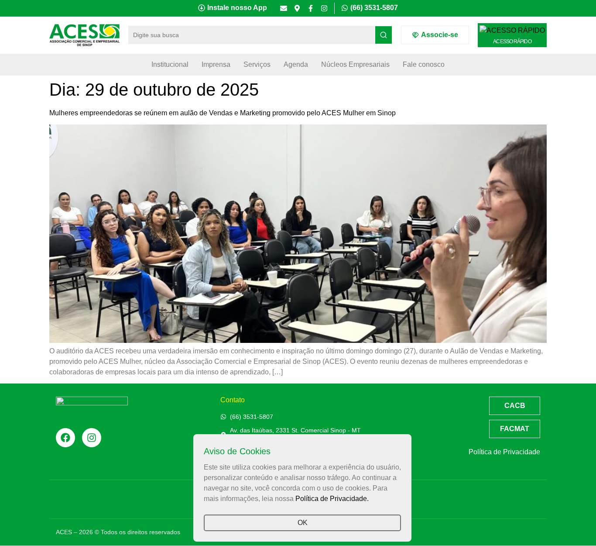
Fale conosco (424, 64)
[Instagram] (324, 8)
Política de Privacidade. (332, 498)
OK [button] (303, 522)
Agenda (296, 64)
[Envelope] (283, 8)
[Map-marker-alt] (297, 8)
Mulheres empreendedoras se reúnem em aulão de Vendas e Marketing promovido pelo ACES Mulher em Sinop (222, 113)
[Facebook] (65, 437)
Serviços (257, 64)
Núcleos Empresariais (355, 64)
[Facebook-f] (310, 8)
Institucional (169, 64)
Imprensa (216, 64)
